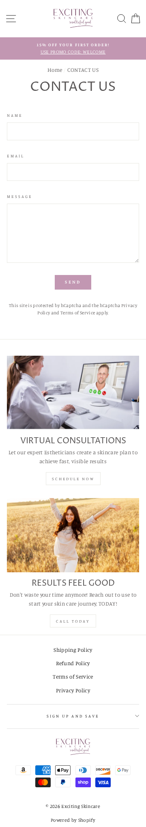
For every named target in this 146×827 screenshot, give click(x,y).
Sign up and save (73, 715)
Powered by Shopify (73, 820)
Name (15, 115)
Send (73, 282)
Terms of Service (77, 313)
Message (19, 196)
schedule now (73, 478)
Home (54, 70)
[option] (73, 48)
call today (73, 621)
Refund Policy (73, 663)
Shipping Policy (73, 650)
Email (15, 155)
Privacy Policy (73, 690)
